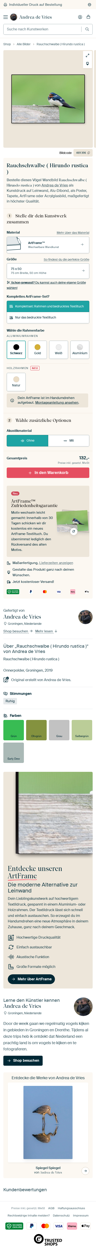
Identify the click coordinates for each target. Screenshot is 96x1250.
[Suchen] (87, 29)
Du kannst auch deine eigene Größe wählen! (46, 285)
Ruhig (10, 701)
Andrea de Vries (35, 17)
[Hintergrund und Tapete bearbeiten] (86, 63)
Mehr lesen (44, 631)
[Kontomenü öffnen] (80, 17)
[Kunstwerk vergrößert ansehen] (86, 55)
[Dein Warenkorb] (88, 17)
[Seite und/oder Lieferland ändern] (89, 4)
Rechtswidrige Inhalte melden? (29, 1215)
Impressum (81, 1215)
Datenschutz (61, 1215)
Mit (71, 440)
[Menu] (5, 17)
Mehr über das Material (73, 233)
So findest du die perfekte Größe (66, 259)
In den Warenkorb (51, 472)
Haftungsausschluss (71, 1208)
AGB (51, 1208)
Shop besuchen (16, 631)
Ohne (30, 440)
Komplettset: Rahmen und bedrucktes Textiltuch (49, 306)
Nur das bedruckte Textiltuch (35, 317)
